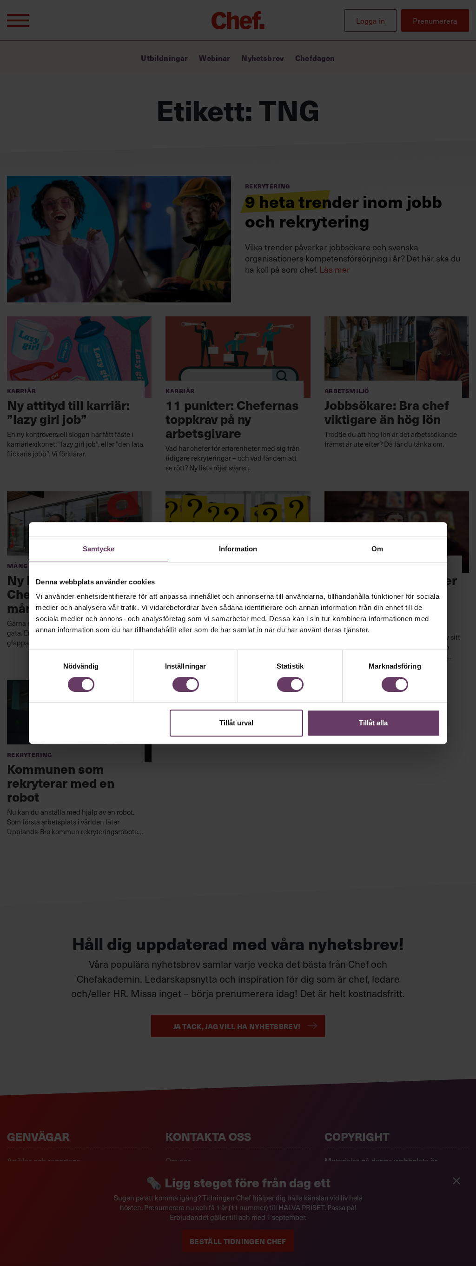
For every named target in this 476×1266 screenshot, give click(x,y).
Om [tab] (377, 549)
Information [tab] (238, 549)
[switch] (185, 684)
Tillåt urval (236, 723)
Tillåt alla (373, 723)
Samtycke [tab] (99, 549)
